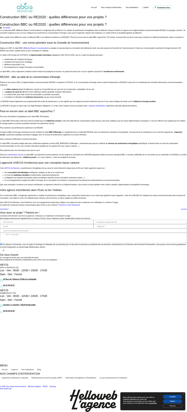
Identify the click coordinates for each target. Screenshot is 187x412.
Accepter (173, 397)
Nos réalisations (132, 7)
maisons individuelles (97, 106)
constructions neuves (15, 155)
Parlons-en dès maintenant (69, 205)
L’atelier (146, 7)
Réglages (172, 406)
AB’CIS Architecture (12, 168)
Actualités (6, 28)
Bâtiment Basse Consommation (36, 48)
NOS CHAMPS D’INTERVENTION (20, 373)
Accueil (94, 7)
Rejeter (172, 401)
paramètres (153, 403)
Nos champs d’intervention (111, 7)
